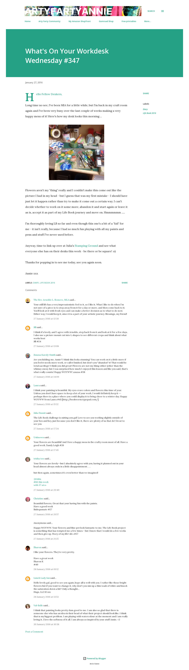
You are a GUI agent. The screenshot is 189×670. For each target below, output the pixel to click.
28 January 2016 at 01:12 (46, 569)
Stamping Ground (86, 245)
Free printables (129, 21)
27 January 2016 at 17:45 (46, 450)
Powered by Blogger (96, 658)
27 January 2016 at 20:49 (46, 489)
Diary (145, 109)
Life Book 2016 (149, 113)
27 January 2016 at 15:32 (46, 404)
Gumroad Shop (106, 21)
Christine (38, 498)
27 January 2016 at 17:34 (46, 428)
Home (27, 21)
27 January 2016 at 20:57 (46, 514)
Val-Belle (38, 605)
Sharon (37, 547)
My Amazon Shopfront (80, 21)
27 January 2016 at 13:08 (46, 346)
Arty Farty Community (49, 21)
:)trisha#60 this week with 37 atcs (41, 482)
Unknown (39, 437)
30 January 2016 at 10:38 (46, 624)
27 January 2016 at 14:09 (46, 376)
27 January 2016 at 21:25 (46, 538)
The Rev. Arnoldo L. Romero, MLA (51, 299)
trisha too (39, 458)
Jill (35, 327)
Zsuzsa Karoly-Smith (45, 354)
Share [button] (146, 93)
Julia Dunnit (40, 413)
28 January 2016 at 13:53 (46, 596)
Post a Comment (34, 631)
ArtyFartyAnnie (68, 11)
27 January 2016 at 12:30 (46, 318)
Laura (37, 385)
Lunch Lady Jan (42, 578)
